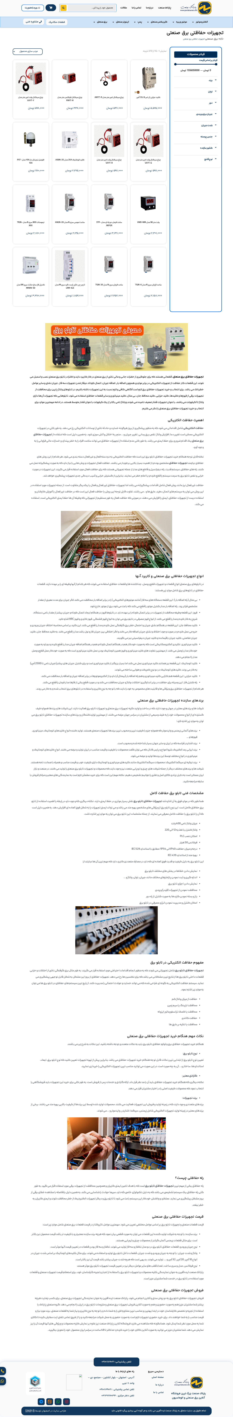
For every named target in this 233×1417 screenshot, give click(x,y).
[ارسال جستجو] (63, 8)
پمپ (140, 22)
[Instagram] (66, 1401)
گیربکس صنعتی (159, 22)
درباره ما (149, 8)
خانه (221, 39)
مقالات (123, 8)
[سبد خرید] (50, 7)
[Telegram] (41, 1401)
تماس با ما (136, 8)
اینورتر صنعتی (122, 22)
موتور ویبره (181, 22)
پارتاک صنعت (164, 8)
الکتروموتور (202, 22)
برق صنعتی (102, 22)
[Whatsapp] (58, 1401)
